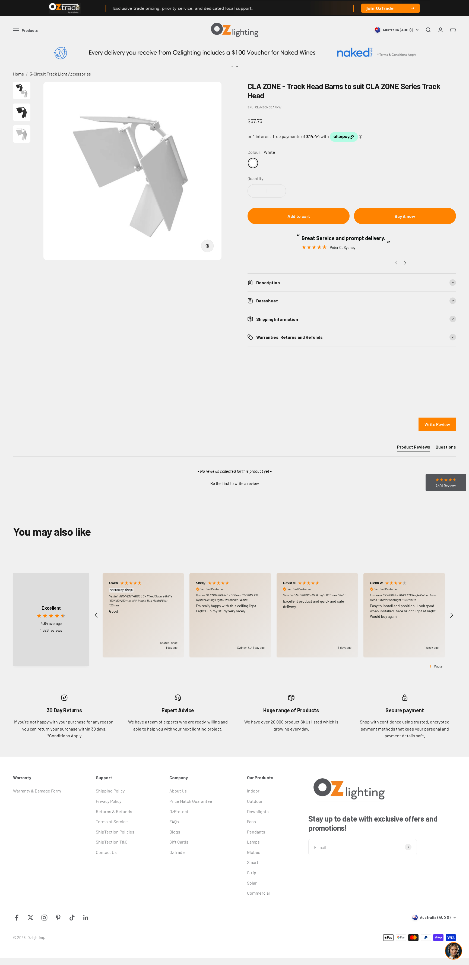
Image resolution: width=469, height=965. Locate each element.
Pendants (256, 831)
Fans (251, 821)
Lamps (253, 841)
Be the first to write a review (234, 483)
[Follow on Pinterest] (58, 917)
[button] (234, 482)
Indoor (253, 790)
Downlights (258, 811)
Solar (252, 882)
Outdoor (255, 801)
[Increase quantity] (278, 191)
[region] (274, 615)
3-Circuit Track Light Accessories (60, 73)
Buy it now (405, 216)
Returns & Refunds (114, 811)
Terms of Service (112, 821)
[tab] (413, 448)
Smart (252, 862)
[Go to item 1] (21, 91)
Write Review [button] (437, 424)
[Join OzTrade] (234, 8)
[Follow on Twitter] (30, 917)
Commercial (258, 892)
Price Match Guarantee (190, 801)
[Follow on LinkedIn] (86, 917)
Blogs (174, 831)
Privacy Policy (108, 801)
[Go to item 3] (21, 134)
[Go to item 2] (21, 113)
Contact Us (106, 852)
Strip (251, 872)
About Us (178, 790)
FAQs (174, 821)
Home (18, 73)
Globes (253, 852)
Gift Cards (178, 841)
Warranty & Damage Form (37, 790)
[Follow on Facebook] (16, 917)
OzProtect (178, 811)
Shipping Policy (110, 790)
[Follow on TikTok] (72, 917)
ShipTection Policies (115, 831)
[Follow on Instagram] (44, 917)
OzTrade (177, 852)
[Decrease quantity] (256, 191)
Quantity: (256, 178)
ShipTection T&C (112, 841)
